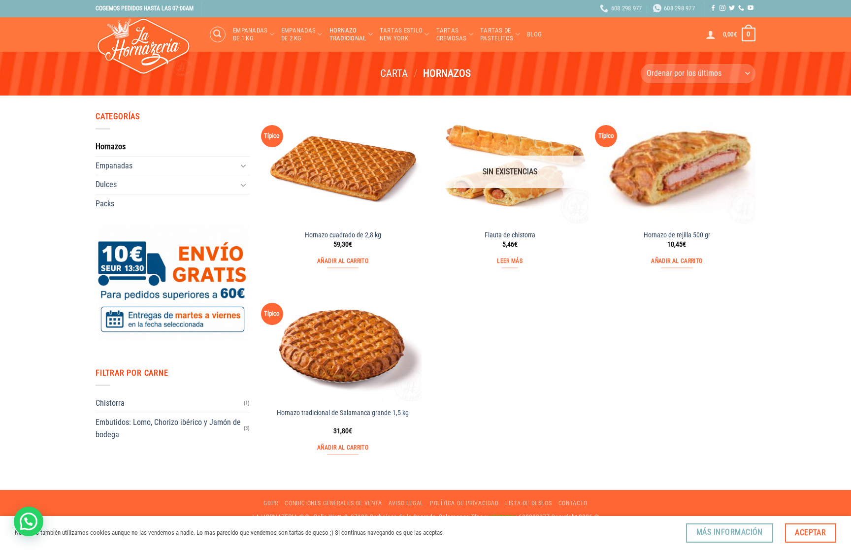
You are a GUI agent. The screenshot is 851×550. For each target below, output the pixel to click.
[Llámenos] (741, 8)
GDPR (270, 503)
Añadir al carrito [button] (342, 261)
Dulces (106, 184)
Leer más (510, 261)
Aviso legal (406, 503)
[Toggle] (244, 165)
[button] (218, 34)
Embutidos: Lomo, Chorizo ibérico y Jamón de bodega (168, 429)
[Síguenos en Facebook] (713, 8)
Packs (105, 203)
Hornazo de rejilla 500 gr (677, 235)
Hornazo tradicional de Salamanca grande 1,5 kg (343, 413)
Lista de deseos (528, 503)
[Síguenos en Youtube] (750, 8)
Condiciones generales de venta (333, 503)
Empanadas (114, 165)
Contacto (573, 503)
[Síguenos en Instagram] (722, 8)
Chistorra (110, 403)
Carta (394, 73)
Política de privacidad (464, 503)
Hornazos (111, 146)
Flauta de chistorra (510, 235)
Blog (534, 34)
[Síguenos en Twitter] (732, 8)
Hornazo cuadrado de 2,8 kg (343, 235)
